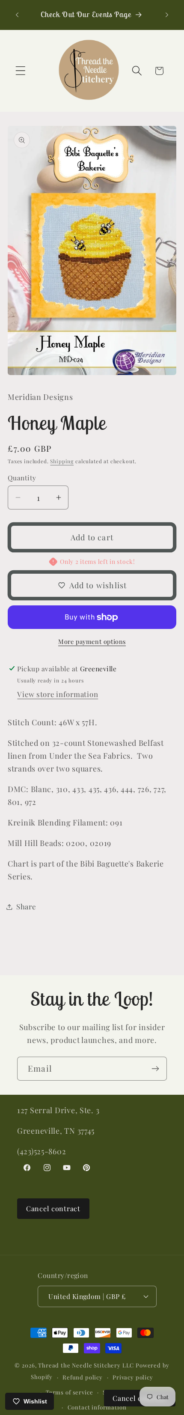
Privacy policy (133, 1377)
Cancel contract (53, 1208)
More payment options (92, 641)
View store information (57, 694)
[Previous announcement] (17, 14)
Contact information (97, 1407)
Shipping (62, 461)
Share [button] (26, 906)
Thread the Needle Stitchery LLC (86, 1365)
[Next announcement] (166, 14)
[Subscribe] (155, 1069)
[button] (20, 71)
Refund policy (82, 1377)
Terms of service (69, 1392)
